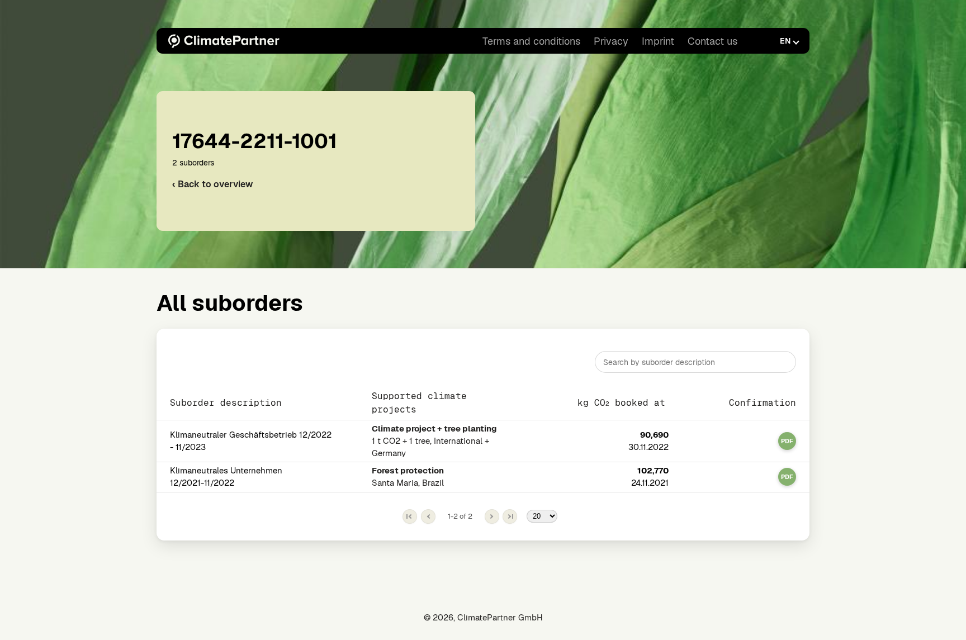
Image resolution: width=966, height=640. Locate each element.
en (785, 41)
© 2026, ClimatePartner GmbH (483, 617)
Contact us (712, 41)
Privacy (611, 41)
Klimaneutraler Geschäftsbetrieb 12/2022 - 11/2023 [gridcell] (251, 440)
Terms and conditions (531, 41)
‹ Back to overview (212, 184)
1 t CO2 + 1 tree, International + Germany (434, 440)
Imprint (658, 41)
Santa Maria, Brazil (408, 476)
